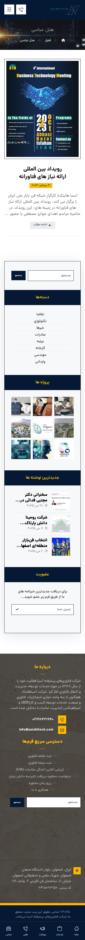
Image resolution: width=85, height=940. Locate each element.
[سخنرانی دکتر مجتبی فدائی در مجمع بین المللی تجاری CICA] (61, 501)
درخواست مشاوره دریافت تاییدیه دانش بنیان (40, 776)
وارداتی (40, 362)
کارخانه (40, 348)
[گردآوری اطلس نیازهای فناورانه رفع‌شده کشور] (21, 406)
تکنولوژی (40, 321)
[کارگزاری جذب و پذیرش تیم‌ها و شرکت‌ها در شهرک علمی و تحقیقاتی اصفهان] (64, 427)
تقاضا (40, 314)
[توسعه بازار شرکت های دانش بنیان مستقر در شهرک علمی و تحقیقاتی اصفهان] (21, 427)
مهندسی (40, 355)
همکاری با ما (40, 790)
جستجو (18, 275)
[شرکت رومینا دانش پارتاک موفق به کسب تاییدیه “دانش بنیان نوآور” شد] (61, 524)
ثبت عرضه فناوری (40, 763)
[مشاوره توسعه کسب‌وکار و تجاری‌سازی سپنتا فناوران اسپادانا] (42, 427)
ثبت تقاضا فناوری (40, 756)
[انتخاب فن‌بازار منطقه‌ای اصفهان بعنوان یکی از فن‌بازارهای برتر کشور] (61, 547)
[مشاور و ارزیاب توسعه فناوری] (42, 449)
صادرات (40, 335)
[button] (9, 9)
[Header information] (21, 9)
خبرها (40, 328)
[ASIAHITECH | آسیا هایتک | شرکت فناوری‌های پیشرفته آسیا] (65, 10)
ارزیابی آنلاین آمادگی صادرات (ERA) (40, 769)
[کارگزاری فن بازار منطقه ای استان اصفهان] (64, 449)
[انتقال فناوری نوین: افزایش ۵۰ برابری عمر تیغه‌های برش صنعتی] (64, 406)
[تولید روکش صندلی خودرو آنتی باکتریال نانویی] (42, 406)
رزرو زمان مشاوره (40, 783)
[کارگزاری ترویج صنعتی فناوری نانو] (21, 449)
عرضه (40, 341)
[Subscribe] (17, 609)
